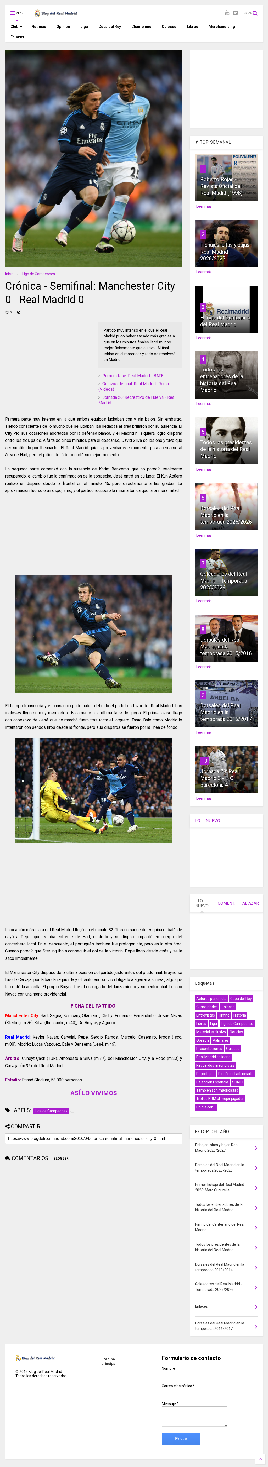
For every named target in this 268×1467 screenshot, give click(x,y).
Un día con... (206, 1107)
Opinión (63, 26)
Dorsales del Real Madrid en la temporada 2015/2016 (226, 647)
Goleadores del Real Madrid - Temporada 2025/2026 (223, 581)
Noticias (38, 26)
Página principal (108, 1361)
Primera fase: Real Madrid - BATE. (133, 375)
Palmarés (221, 1040)
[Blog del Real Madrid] (55, 15)
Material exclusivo (211, 1032)
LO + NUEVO (207, 820)
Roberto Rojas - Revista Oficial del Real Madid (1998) (221, 186)
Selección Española (212, 1082)
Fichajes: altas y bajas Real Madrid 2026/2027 (224, 252)
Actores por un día (211, 999)
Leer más (204, 206)
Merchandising (222, 26)
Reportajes (205, 1074)
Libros (192, 26)
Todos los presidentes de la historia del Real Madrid (226, 449)
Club (14, 26)
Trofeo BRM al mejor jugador (220, 1099)
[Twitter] (235, 13)
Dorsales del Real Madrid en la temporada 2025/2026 (226, 515)
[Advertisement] (44, 355)
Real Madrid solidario (213, 1057)
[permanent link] (18, 312)
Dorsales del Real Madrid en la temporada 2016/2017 (226, 712)
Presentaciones (209, 1048)
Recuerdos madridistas (215, 1065)
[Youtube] (227, 13)
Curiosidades (207, 1007)
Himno (224, 1015)
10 (204, 761)
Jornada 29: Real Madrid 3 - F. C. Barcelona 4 (219, 778)
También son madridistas (217, 1090)
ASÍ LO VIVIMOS (93, 1093)
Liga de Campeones (38, 274)
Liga (84, 26)
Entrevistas (205, 1015)
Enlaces (17, 37)
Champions (141, 26)
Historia (239, 1015)
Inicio (9, 274)
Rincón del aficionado (235, 1074)
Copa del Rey (109, 26)
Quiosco (169, 26)
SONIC (237, 1082)
